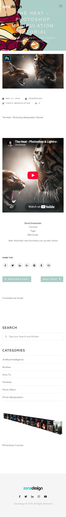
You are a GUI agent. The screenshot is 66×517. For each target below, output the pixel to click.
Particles (7, 382)
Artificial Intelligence (13, 359)
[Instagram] (38, 497)
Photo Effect (9, 389)
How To (7, 374)
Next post (50, 279)
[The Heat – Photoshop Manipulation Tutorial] (5, 265)
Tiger (33, 230)
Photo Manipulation (18, 103)
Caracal (33, 226)
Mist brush (33, 234)
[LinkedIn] (32, 497)
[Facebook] (19, 497)
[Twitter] (26, 497)
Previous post (18, 279)
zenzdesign (35, 98)
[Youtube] (45, 497)
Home (14, 38)
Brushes (7, 367)
